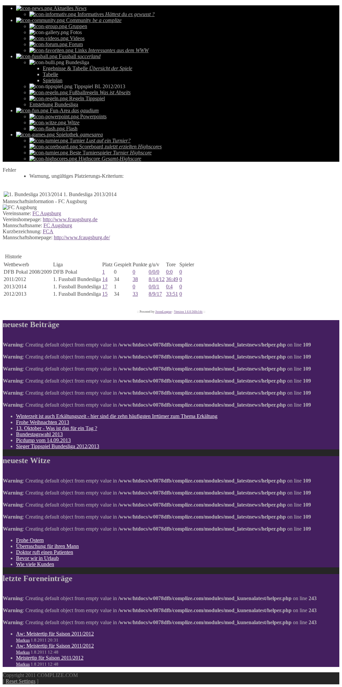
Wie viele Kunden (35, 564)
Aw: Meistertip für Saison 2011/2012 (55, 634)
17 (105, 286)
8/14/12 (157, 279)
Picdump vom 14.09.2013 (43, 440)
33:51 (172, 294)
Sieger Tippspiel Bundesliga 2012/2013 (57, 446)
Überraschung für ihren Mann (47, 546)
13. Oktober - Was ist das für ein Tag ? (56, 428)
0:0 (169, 272)
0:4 (169, 286)
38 (135, 279)
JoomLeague (163, 311)
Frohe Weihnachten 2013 (42, 422)
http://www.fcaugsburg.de (70, 219)
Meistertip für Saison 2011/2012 (49, 658)
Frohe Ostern (30, 540)
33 (135, 294)
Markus (23, 640)
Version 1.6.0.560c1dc (188, 311)
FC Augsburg (46, 213)
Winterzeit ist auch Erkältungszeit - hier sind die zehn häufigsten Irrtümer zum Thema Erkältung (116, 416)
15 (105, 294)
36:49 (172, 279)
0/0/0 (154, 272)
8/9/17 (155, 294)
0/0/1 (154, 286)
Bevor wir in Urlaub (37, 558)
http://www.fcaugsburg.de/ (82, 237)
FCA (48, 231)
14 (105, 279)
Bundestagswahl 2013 (39, 434)
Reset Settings (20, 681)
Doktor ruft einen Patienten (44, 552)
